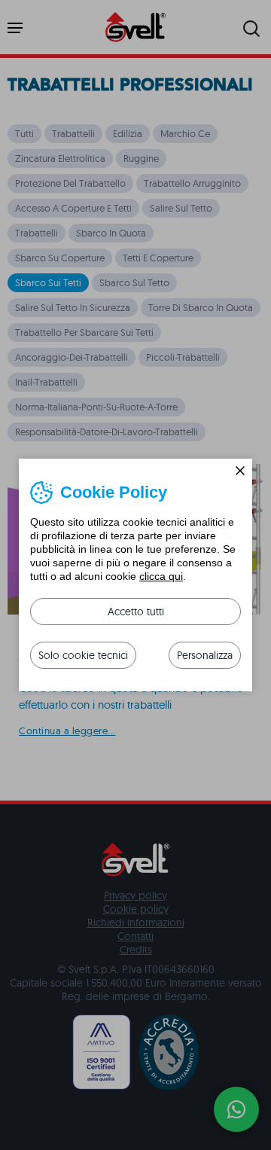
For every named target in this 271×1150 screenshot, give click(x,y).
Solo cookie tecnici (83, 655)
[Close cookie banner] (240, 470)
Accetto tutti (136, 611)
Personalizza (205, 655)
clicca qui (161, 576)
